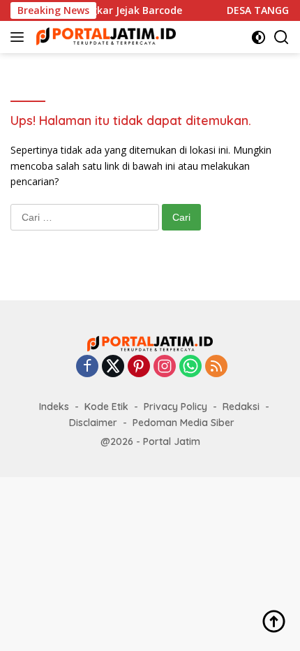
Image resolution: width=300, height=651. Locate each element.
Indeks (54, 406)
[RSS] (216, 367)
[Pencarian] (281, 37)
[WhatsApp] (190, 367)
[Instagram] (164, 367)
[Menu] (19, 37)
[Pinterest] (139, 367)
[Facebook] (87, 367)
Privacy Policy (175, 406)
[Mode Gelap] (258, 37)
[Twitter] (113, 367)
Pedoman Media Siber (183, 422)
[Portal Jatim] (104, 36)
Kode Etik (106, 406)
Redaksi (241, 406)
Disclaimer (93, 422)
